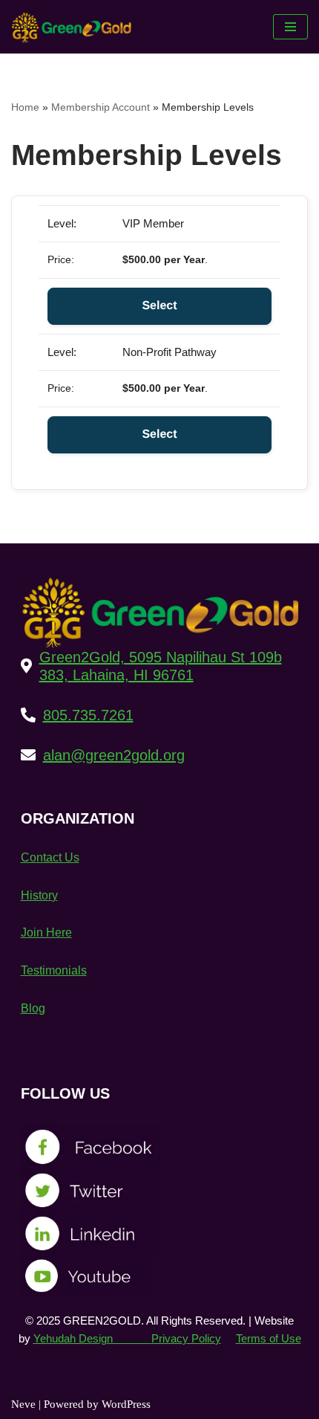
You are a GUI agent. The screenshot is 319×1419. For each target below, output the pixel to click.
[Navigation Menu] (290, 26)
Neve (23, 1404)
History (39, 895)
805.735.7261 (88, 715)
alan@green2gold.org (114, 755)
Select (159, 306)
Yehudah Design (90, 1338)
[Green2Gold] (75, 26)
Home (25, 107)
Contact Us (50, 857)
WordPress (126, 1404)
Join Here (46, 932)
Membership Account (100, 107)
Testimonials (54, 970)
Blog (33, 1008)
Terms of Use (268, 1338)
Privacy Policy (186, 1338)
